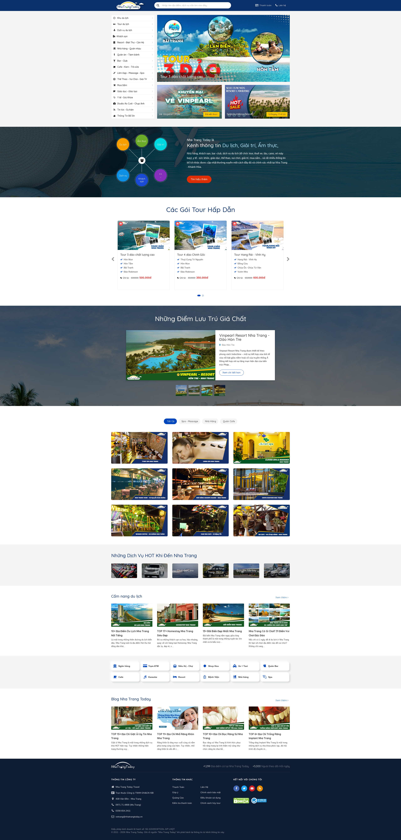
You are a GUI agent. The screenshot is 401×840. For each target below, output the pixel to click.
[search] (158, 5)
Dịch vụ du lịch (124, 30)
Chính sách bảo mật (210, 792)
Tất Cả (170, 421)
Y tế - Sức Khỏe (125, 97)
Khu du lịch (122, 18)
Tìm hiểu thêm (199, 179)
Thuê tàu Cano (185, 570)
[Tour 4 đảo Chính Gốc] (200, 235)
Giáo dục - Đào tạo (127, 91)
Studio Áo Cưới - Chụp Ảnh (130, 103)
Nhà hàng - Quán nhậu (129, 48)
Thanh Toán (178, 787)
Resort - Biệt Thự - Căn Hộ (130, 42)
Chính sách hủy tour (210, 803)
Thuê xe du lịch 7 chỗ (154, 570)
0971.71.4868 (122, 804)
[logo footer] (123, 766)
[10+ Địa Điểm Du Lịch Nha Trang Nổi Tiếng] (131, 615)
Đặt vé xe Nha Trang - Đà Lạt (216, 570)
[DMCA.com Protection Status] (241, 800)
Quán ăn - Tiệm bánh (128, 54)
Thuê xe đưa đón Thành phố (276, 570)
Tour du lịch (123, 24)
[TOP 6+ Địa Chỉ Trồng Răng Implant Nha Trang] (269, 718)
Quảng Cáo (178, 797)
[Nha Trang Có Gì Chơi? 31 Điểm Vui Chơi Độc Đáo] (269, 615)
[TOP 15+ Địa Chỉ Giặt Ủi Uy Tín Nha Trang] (131, 718)
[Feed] (260, 788)
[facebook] (236, 788)
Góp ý (175, 792)
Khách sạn (122, 36)
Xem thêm (282, 597)
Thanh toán (265, 5)
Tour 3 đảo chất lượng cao (137, 254)
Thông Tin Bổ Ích (126, 115)
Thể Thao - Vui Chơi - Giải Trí (132, 79)
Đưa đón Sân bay (246, 570)
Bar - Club (122, 60)
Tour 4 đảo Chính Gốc (191, 254)
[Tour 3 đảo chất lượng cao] (144, 235)
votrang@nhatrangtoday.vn (129, 816)
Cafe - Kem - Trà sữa (128, 66)
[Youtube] (252, 788)
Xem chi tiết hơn (231, 372)
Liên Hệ (204, 787)
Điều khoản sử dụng (210, 797)
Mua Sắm (122, 85)
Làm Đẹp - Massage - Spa (130, 73)
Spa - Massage (190, 421)
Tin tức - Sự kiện (125, 109)
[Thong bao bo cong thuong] (259, 800)
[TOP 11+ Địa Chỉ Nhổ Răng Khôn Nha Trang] (177, 718)
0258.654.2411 (123, 810)
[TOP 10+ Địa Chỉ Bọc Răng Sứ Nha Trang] (223, 718)
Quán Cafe (229, 421)
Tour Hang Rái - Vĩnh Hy (249, 254)
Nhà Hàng (210, 421)
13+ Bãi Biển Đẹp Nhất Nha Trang (222, 631)
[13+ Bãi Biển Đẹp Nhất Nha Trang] (223, 615)
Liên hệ (282, 5)
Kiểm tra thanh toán (182, 803)
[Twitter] (244, 788)
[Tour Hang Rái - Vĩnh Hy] (258, 235)
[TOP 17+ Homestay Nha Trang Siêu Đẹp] (177, 615)
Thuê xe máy (124, 570)
